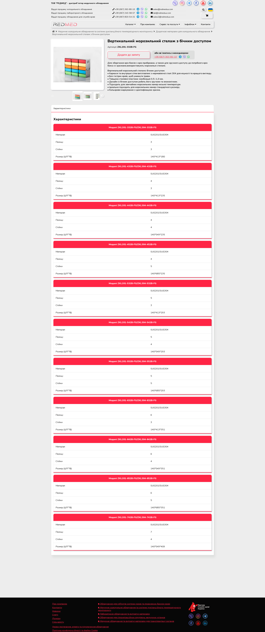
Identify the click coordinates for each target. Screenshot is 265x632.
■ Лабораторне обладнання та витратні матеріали (124, 613)
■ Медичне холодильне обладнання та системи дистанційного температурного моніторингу (139, 609)
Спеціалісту (58, 622)
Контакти (205, 24)
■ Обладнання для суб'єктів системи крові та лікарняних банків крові (134, 603)
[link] (175, 3)
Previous (52, 96)
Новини (56, 611)
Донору (56, 618)
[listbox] (210, 10)
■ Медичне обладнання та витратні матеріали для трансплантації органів (136, 621)
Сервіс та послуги (169, 24)
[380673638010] (180, 57)
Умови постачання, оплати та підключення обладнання (80, 626)
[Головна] (53, 31)
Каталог (129, 24)
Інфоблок (190, 24)
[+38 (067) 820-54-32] (138, 16)
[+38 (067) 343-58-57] (138, 13)
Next (102, 96)
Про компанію (147, 24)
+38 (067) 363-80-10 (165, 57)
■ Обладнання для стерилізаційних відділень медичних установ (131, 617)
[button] (207, 15)
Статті (55, 614)
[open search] (203, 10)
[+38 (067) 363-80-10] (138, 9)
